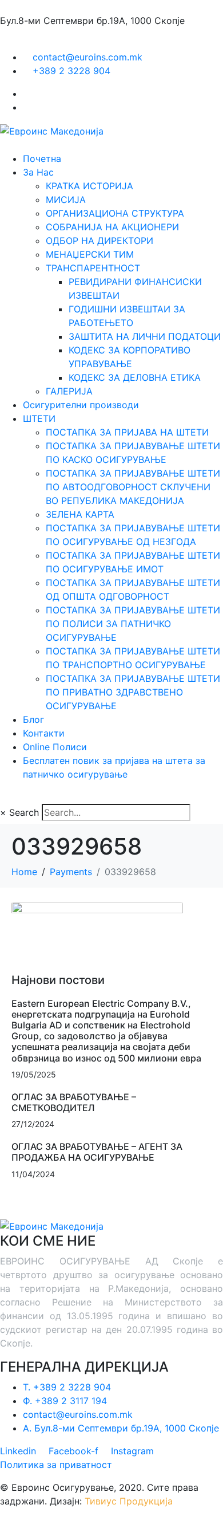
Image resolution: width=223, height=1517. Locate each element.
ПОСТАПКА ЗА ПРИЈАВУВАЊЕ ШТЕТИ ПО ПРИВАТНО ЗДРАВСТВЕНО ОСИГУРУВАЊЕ (133, 692)
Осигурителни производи (81, 404)
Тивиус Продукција (129, 1501)
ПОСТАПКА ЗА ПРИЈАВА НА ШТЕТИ (127, 432)
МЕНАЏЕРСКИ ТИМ (90, 254)
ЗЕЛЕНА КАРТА (80, 514)
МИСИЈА (66, 199)
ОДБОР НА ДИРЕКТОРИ (99, 240)
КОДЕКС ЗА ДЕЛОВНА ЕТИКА (135, 377)
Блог (33, 719)
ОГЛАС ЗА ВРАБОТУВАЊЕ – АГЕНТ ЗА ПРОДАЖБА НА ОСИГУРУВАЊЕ (96, 1152)
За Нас (38, 172)
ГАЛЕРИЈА (69, 391)
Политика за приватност (56, 1464)
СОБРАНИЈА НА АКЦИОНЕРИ (112, 227)
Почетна (42, 158)
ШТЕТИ (39, 418)
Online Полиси (55, 747)
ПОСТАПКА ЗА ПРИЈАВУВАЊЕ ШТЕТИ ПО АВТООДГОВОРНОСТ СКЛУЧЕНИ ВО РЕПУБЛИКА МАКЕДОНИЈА (133, 486)
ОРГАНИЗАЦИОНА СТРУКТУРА (115, 213)
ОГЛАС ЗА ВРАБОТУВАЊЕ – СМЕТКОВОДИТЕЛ (73, 1102)
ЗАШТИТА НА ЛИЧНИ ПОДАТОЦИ (145, 336)
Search (24, 812)
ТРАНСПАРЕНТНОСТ (93, 268)
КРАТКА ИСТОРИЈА (89, 186)
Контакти (44, 733)
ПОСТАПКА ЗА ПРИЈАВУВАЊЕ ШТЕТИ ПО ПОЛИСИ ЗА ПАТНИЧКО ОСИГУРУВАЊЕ (133, 623)
